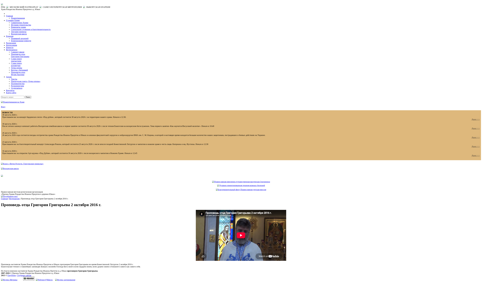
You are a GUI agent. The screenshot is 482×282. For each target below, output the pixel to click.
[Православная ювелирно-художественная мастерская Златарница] (241, 182)
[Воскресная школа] (10, 168)
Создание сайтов (24, 275)
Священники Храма (19, 23)
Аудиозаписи (16, 88)
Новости (9, 47)
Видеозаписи (11, 50)
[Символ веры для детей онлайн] (2, 176)
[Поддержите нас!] (9, 196)
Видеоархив (14, 199)
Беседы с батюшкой (19, 70)
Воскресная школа (19, 34)
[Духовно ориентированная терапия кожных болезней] (241, 185)
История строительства (21, 25)
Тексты (14, 79)
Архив (9, 77)
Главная (9, 16)
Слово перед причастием (16, 60)
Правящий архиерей (19, 38)
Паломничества (17, 84)
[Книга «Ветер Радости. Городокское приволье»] (22, 164)
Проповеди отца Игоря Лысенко (18, 73)
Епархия (9, 36)
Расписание (11, 43)
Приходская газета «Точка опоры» (25, 81)
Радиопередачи (17, 86)
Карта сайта (11, 93)
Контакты (10, 90)
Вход (3, 107)
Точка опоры (16, 68)
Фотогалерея (11, 45)
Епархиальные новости (21, 41)
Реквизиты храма (18, 27)
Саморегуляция (17, 52)
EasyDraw (12, 275)
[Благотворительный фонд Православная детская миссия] (241, 190)
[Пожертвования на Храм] (12, 102)
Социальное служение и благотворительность (31, 29)
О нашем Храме (13, 20)
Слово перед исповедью (16, 64)
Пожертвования (18, 18)
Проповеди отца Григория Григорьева (20, 55)
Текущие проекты (18, 32)
